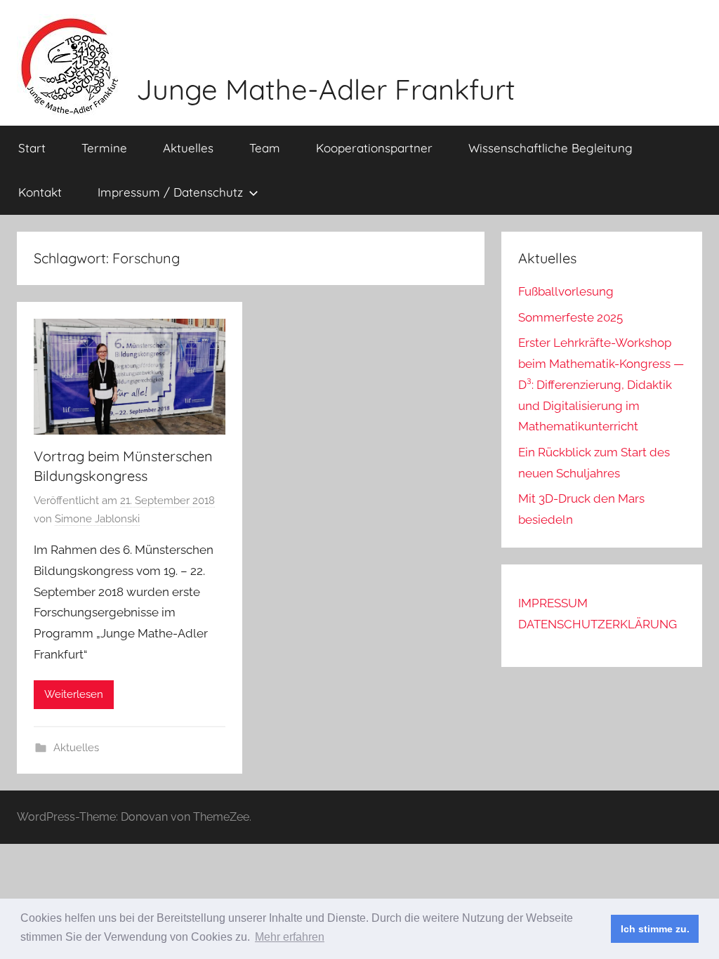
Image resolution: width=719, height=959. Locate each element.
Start (32, 147)
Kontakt (40, 192)
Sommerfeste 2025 (570, 317)
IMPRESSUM (553, 603)
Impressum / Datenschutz (170, 192)
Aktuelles (188, 147)
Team (264, 147)
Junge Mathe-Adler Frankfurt (325, 89)
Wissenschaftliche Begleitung (550, 147)
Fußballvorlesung (566, 291)
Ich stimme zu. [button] (655, 928)
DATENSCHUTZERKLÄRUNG (597, 624)
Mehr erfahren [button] (289, 937)
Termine (104, 147)
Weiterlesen (73, 694)
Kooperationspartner (374, 147)
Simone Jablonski (97, 518)
